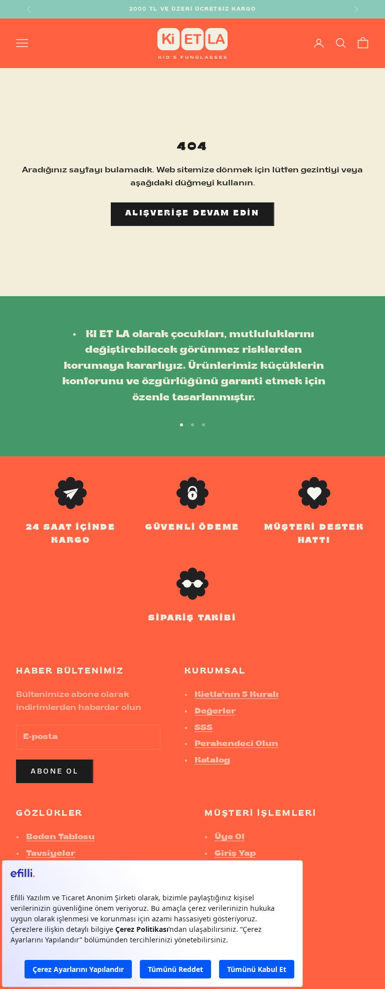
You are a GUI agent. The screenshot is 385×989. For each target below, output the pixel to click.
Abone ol (55, 771)
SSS (204, 728)
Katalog (212, 761)
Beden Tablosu (60, 837)
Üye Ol (230, 837)
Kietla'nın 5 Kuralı (237, 695)
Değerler (215, 711)
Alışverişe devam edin (192, 213)
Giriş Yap (235, 854)
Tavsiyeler (50, 854)
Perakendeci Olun (236, 744)
